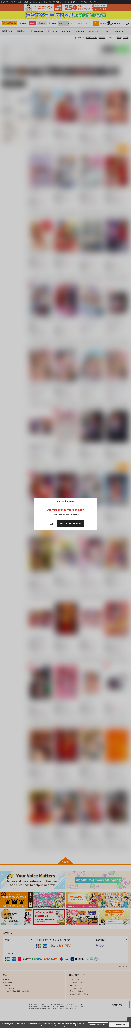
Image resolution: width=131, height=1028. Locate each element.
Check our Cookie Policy (97, 1025)
